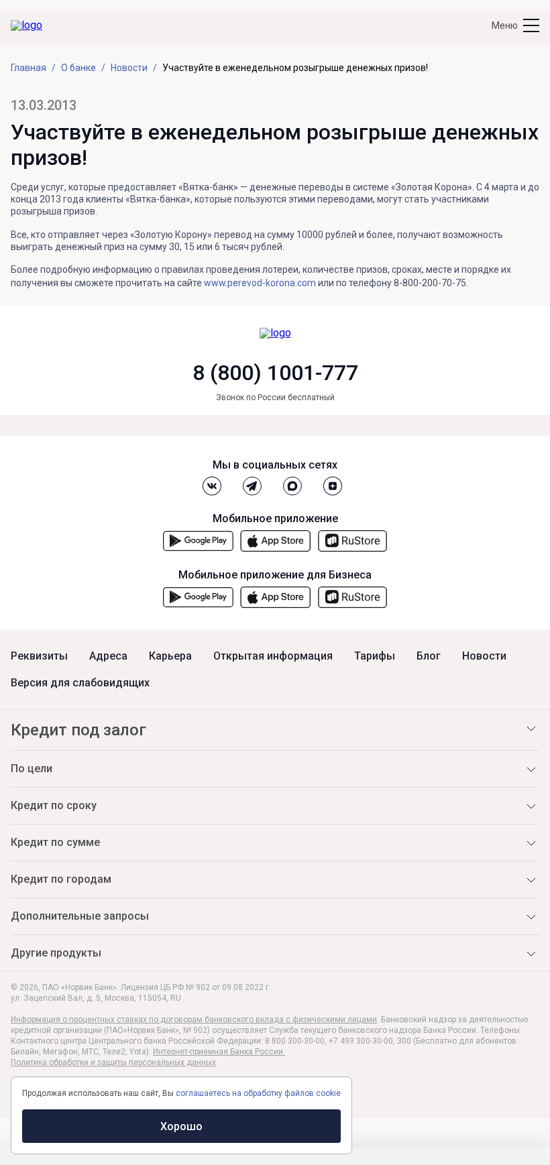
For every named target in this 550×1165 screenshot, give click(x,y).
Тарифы (374, 656)
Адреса (108, 656)
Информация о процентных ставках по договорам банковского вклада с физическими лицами (194, 1019)
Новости (484, 656)
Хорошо (181, 1126)
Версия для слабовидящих (80, 683)
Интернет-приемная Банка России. (219, 1051)
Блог (429, 656)
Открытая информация (273, 656)
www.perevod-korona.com (260, 283)
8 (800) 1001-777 (275, 372)
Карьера (170, 656)
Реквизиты (39, 656)
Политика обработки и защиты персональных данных (113, 1062)
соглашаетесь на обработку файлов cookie (258, 1093)
